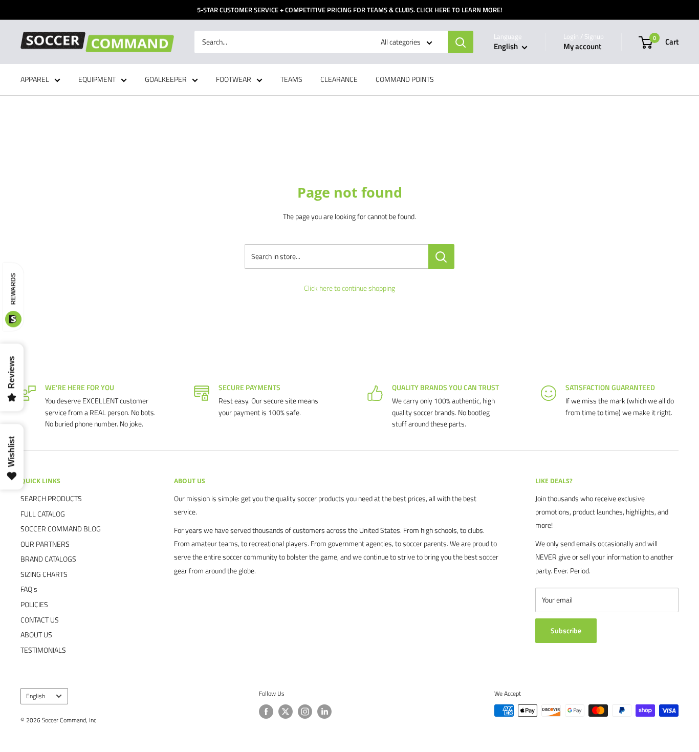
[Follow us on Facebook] (266, 711)
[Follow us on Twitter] (285, 711)
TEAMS (291, 79)
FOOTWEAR (233, 79)
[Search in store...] (441, 256)
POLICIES (34, 604)
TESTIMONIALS (43, 649)
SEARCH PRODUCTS (51, 498)
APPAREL (34, 79)
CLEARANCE (339, 79)
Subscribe (566, 630)
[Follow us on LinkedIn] (324, 711)
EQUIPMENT (97, 79)
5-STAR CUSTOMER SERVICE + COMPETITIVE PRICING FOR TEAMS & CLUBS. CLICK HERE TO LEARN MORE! (349, 10)
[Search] (460, 42)
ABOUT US (36, 634)
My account (582, 47)
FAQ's (28, 589)
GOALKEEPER (166, 79)
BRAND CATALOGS (48, 558)
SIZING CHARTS (44, 574)
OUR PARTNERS (45, 544)
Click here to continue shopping (349, 288)
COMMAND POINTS (405, 79)
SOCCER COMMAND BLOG (60, 528)
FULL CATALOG (42, 513)
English (35, 696)
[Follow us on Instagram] (305, 711)
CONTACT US (39, 619)
